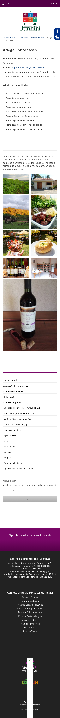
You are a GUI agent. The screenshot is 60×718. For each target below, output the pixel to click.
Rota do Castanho (30, 600)
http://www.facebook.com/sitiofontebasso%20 (42, 142)
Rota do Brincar (30, 597)
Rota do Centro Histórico (30, 604)
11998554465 (26, 142)
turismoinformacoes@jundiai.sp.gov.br (33, 571)
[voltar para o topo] (30, 688)
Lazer (6, 441)
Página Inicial (9, 37)
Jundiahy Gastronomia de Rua (17, 419)
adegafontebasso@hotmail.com (27, 67)
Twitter (47, 694)
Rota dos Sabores (30, 619)
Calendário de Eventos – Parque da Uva (21, 407)
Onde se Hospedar (12, 402)
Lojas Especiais (10, 435)
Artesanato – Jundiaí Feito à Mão (18, 413)
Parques (7, 457)
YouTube (33, 694)
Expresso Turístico (12, 430)
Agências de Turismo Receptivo (18, 468)
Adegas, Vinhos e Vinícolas (15, 386)
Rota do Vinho (30, 631)
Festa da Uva (9, 446)
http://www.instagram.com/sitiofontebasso (34, 142)
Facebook (26, 542)
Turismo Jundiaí (30, 21)
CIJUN (37, 704)
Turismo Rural (37, 37)
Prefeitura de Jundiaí (30, 650)
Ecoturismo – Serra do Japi (15, 424)
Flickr (40, 694)
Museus (7, 452)
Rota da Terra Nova (30, 623)
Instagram (33, 542)
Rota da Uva (30, 627)
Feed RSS (12, 694)
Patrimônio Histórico (12, 463)
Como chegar (18, 143)
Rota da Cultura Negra (30, 616)
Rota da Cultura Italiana (30, 612)
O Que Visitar (23, 37)
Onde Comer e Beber (13, 391)
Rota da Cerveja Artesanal (30, 608)
